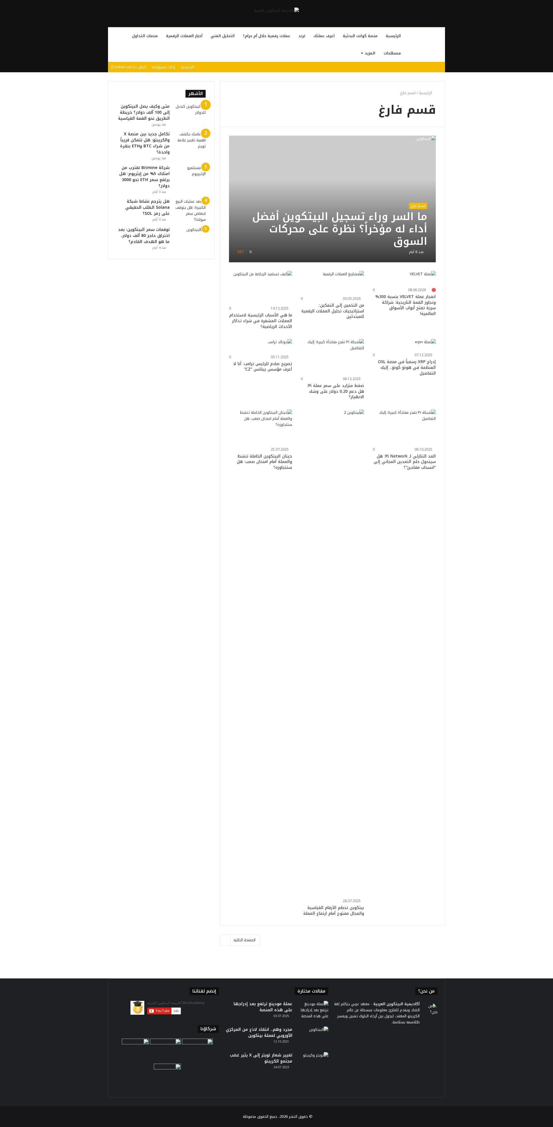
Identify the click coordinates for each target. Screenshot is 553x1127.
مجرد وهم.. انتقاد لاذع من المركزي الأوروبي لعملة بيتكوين (259, 1032)
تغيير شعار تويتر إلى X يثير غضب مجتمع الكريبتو (261, 1058)
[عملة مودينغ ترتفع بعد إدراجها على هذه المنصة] (312, 1011)
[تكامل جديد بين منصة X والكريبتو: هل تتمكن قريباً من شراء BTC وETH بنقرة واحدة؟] (190, 142)
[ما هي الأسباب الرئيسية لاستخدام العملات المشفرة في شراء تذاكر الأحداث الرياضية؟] (262, 287)
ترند (301, 35)
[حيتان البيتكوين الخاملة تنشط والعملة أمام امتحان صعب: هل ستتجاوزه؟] (260, 427)
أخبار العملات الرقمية (184, 35)
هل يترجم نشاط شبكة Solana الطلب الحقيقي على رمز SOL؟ (147, 207)
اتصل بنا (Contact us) (128, 67)
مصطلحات (392, 53)
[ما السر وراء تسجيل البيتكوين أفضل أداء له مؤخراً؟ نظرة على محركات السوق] (332, 199)
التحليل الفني (223, 35)
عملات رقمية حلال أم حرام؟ (266, 35)
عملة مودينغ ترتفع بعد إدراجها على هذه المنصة (263, 1007)
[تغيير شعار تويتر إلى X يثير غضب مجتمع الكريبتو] (312, 1063)
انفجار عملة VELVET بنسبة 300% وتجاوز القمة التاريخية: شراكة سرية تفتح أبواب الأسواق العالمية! (405, 305)
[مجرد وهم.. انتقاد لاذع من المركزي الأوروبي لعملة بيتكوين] (312, 1037)
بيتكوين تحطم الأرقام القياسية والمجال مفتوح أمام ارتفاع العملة (333, 910)
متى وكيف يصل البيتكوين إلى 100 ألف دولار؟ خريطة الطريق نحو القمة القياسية (144, 112)
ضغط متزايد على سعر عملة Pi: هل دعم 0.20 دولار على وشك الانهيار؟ (335, 391)
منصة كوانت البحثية (360, 35)
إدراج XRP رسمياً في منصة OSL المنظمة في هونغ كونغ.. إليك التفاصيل (407, 367)
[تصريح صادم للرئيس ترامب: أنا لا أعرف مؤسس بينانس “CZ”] (280, 345)
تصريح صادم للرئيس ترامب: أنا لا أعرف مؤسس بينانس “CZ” (262, 366)
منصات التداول (145, 35)
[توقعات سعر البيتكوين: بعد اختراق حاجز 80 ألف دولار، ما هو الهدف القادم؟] (190, 237)
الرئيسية (393, 35)
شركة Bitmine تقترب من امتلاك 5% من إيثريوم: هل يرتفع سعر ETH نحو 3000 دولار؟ (144, 177)
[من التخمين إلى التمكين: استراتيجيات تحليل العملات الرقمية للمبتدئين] (343, 282)
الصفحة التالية (244, 940)
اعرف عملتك (324, 35)
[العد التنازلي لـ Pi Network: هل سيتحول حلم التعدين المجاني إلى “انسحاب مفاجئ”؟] (404, 427)
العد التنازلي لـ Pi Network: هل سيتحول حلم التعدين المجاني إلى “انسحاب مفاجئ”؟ (405, 461)
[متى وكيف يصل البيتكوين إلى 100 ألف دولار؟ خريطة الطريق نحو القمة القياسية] (190, 114)
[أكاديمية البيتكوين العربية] (276, 10)
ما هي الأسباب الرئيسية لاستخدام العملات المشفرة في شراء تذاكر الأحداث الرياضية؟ (260, 320)
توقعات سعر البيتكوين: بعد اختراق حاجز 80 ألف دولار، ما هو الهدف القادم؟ (144, 236)
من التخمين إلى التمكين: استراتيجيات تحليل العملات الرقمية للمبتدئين (332, 310)
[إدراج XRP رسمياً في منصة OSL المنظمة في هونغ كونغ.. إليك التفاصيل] (425, 345)
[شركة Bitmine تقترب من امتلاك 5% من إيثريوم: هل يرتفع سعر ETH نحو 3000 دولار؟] (190, 175)
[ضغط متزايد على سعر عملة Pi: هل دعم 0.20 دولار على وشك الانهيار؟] (332, 357)
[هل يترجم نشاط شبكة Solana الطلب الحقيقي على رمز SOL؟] (190, 210)
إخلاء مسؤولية (163, 67)
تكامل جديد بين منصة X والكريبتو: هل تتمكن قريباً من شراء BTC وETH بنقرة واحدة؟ (145, 143)
